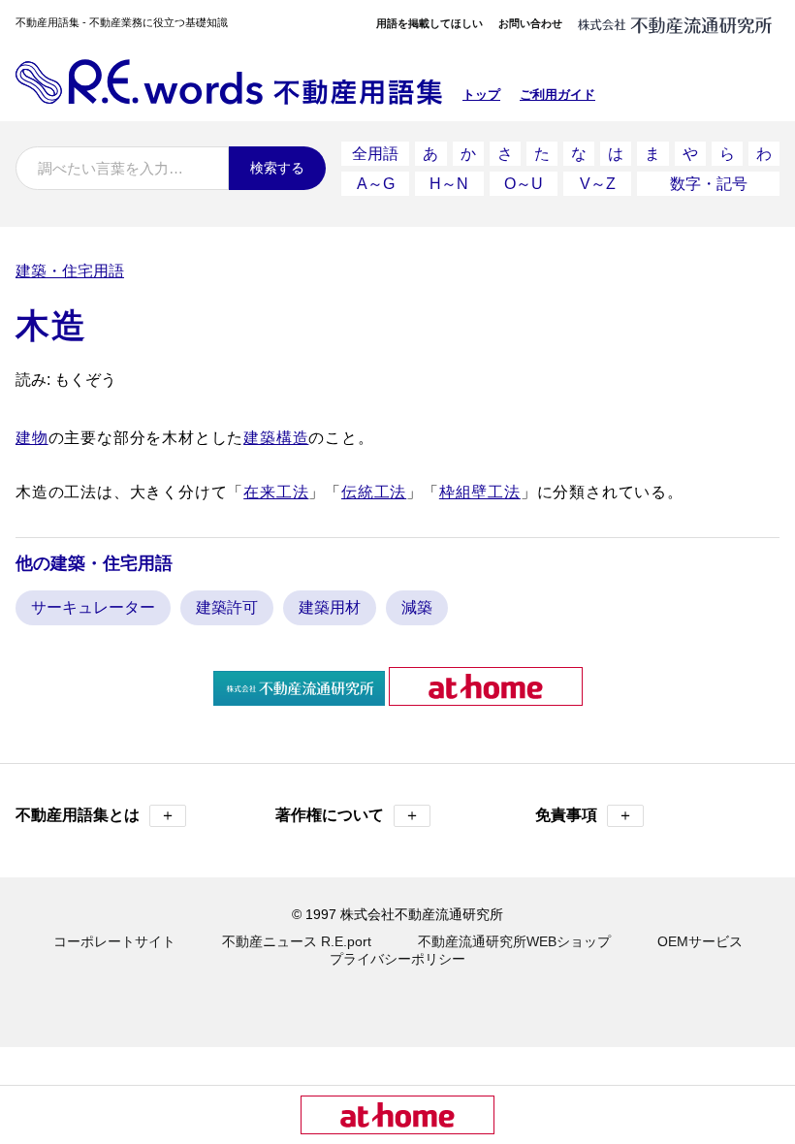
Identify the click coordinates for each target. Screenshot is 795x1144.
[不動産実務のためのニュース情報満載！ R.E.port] (299, 697)
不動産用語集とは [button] (95, 815)
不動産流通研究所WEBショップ (514, 941)
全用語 (375, 153)
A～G (376, 183)
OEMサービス (700, 941)
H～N (448, 183)
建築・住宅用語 (70, 271)
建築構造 (275, 437)
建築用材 (330, 607)
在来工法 (275, 492)
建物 (32, 437)
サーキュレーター (93, 607)
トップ (481, 94)
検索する (277, 167)
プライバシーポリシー (397, 959)
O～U (523, 183)
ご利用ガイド (557, 94)
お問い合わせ (530, 23)
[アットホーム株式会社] (486, 697)
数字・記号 (708, 183)
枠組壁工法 (480, 492)
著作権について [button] (347, 815)
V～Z (598, 183)
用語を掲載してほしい (429, 23)
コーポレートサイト (114, 941)
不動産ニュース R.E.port (296, 941)
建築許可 (227, 607)
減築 (416, 607)
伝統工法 (373, 492)
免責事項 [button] (584, 815)
